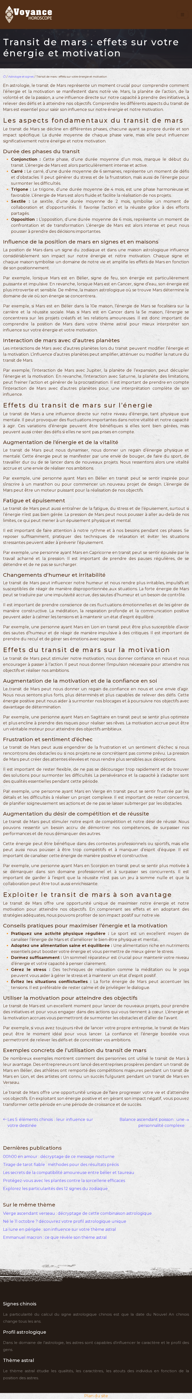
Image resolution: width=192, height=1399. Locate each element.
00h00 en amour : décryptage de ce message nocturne (58, 1156)
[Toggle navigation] (182, 15)
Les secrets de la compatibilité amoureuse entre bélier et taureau (68, 1172)
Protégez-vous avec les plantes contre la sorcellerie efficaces (64, 1180)
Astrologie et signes (21, 76)
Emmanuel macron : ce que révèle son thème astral (55, 1237)
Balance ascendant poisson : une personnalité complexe (152, 1122)
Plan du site (96, 1395)
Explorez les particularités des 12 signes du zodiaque (55, 1188)
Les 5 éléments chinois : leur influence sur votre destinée (50, 1122)
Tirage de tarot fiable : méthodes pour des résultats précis (61, 1164)
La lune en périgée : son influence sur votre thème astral (59, 1229)
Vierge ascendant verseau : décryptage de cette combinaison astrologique (77, 1213)
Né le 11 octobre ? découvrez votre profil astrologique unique (64, 1221)
